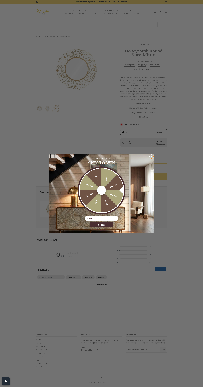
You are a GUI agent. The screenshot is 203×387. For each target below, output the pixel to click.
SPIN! (101, 224)
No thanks (101, 230)
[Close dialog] (151, 156)
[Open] (6, 381)
